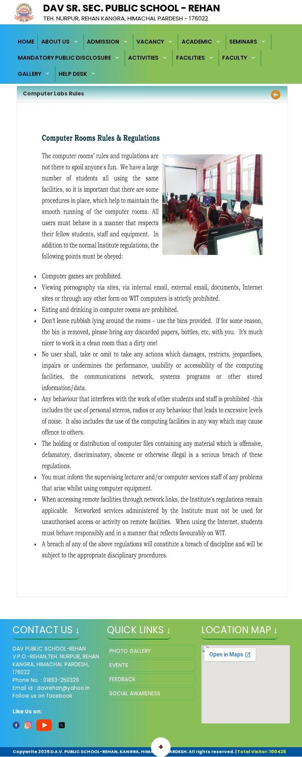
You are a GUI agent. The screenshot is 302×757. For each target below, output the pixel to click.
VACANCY (150, 42)
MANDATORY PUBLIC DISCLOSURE (64, 58)
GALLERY (29, 74)
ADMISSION (103, 42)
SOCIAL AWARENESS (134, 693)
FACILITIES (190, 58)
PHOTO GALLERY (130, 651)
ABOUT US (55, 42)
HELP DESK (73, 74)
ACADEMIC (197, 42)
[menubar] (151, 58)
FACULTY (234, 58)
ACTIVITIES (143, 58)
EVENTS (118, 665)
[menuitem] (26, 42)
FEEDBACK (122, 679)
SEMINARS (243, 42)
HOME (26, 42)
